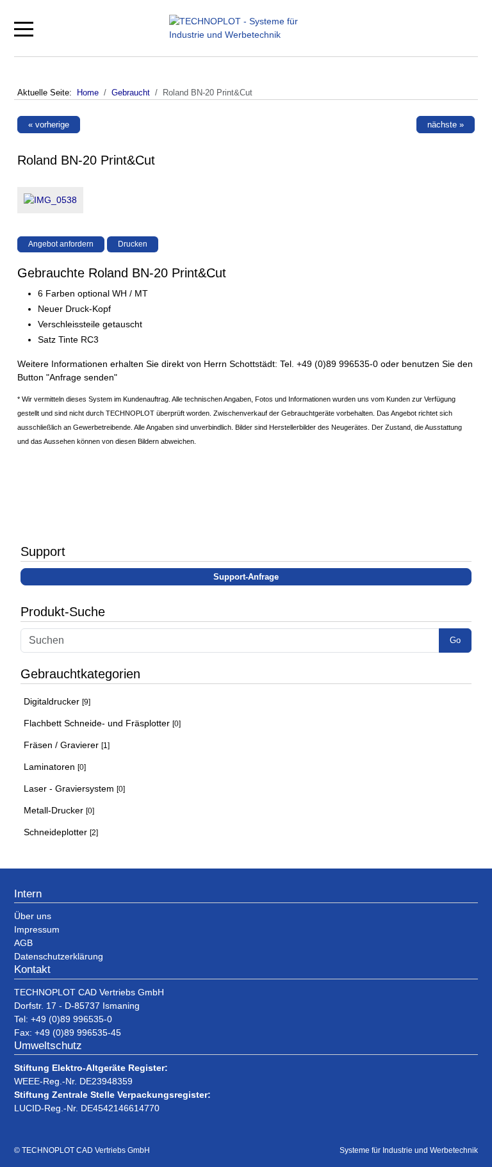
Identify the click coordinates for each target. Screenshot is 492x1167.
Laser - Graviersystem (74, 788)
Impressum (37, 929)
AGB (23, 943)
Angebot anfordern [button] (61, 244)
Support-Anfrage (246, 577)
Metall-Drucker (59, 810)
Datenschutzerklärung (58, 956)
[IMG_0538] (47, 203)
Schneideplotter (61, 832)
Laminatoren (55, 767)
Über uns (32, 916)
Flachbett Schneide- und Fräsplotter (102, 723)
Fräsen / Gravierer (67, 745)
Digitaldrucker (57, 701)
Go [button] (455, 640)
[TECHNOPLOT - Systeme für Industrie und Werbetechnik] (249, 28)
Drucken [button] (132, 244)
